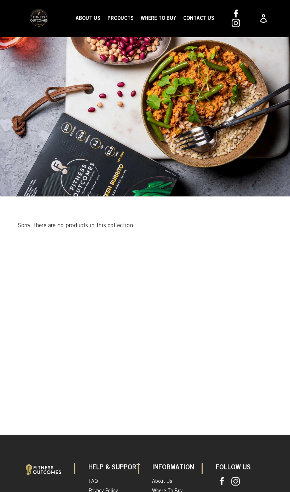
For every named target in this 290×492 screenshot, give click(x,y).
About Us (88, 18)
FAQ (93, 481)
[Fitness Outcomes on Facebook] (236, 13)
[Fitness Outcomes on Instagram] (236, 22)
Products (121, 18)
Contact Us (198, 18)
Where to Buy (158, 18)
